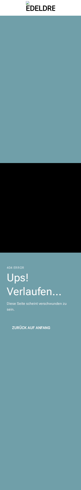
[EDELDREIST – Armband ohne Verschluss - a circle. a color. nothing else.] (40, 8)
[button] (6, 7)
